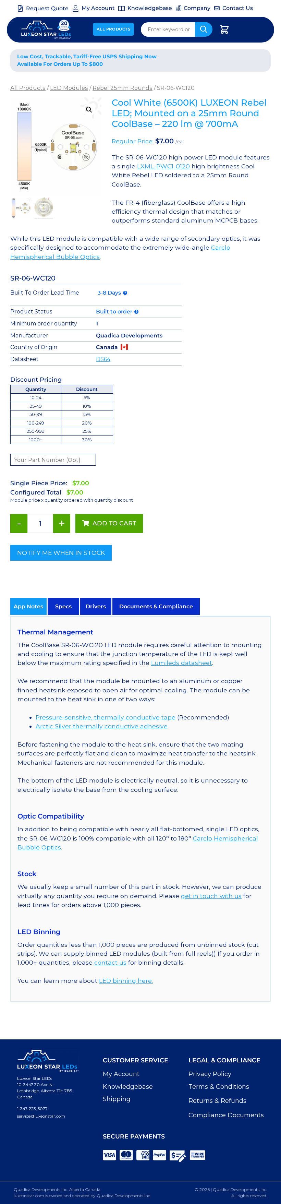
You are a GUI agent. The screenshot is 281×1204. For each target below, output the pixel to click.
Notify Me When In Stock (61, 552)
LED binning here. (126, 980)
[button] (89, 110)
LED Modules (69, 87)
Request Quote (47, 8)
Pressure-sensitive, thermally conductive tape (105, 717)
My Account (121, 1074)
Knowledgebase (128, 1086)
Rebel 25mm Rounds (122, 87)
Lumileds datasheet (181, 662)
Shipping (117, 1099)
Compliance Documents (226, 1115)
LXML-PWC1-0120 (163, 166)
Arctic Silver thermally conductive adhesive (102, 726)
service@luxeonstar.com (41, 1116)
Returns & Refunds (217, 1101)
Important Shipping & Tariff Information (219, 60)
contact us (110, 962)
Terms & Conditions (218, 1086)
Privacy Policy (209, 1074)
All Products (114, 29)
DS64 (103, 359)
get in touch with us (211, 895)
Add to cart (114, 523)
